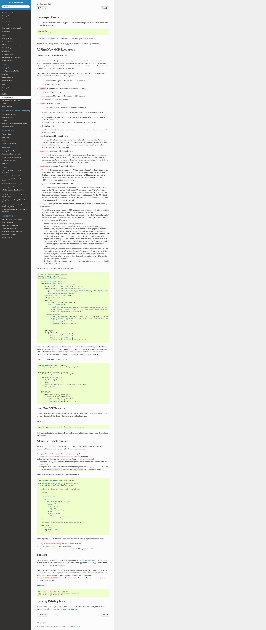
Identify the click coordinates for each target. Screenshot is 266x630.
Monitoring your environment (11, 45)
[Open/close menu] (1, 16)
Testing (4, 103)
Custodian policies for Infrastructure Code (13, 180)
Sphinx (46, 626)
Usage (4, 140)
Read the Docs (74, 626)
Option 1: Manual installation (11, 157)
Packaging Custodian (9, 234)
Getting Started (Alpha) (9, 151)
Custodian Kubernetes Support (12, 184)
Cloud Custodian (16, 3)
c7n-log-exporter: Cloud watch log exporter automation (13, 191)
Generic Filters (7, 19)
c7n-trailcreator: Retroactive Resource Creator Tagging (14, 196)
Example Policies (7, 42)
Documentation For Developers (12, 231)
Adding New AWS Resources (11, 57)
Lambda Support (7, 48)
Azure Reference (7, 80)
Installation (5, 137)
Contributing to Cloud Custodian (12, 219)
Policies (4, 94)
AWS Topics (6, 51)
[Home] (37, 4)
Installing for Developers (10, 225)
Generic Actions (7, 22)
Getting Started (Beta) (9, 114)
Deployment (6, 31)
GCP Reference (7, 106)
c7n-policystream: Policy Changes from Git (14, 201)
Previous (42, 8)
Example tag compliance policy (12, 28)
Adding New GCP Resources (11, 100)
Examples (5, 74)
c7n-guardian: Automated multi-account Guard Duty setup (15, 206)
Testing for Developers (9, 228)
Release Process (7, 238)
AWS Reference (7, 60)
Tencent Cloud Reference (10, 143)
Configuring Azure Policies (10, 71)
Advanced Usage (7, 25)
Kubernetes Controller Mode (11, 154)
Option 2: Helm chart (9, 160)
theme (57, 626)
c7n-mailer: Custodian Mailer (11, 176)
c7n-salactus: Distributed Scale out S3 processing (14, 210)
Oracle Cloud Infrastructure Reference (14, 123)
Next (104, 8)
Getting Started (7, 16)
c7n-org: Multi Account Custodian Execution (13, 172)
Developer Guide (7, 54)
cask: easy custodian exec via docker (14, 187)
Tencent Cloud (7, 134)
